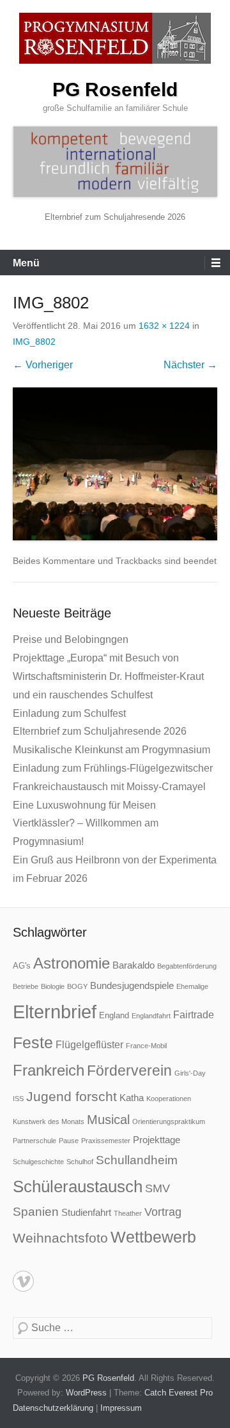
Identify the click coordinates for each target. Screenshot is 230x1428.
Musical (108, 1120)
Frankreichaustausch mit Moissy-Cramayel (109, 786)
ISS (18, 1098)
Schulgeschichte (38, 1161)
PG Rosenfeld (115, 89)
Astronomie (71, 963)
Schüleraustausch (77, 1186)
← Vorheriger (43, 364)
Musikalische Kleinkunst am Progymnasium (111, 749)
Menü (26, 262)
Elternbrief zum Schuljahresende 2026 (115, 217)
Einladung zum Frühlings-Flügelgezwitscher (113, 768)
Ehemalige (192, 986)
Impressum (121, 1408)
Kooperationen (168, 1098)
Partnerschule (34, 1140)
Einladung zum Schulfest (69, 713)
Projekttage (156, 1139)
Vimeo (23, 1281)
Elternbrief (54, 1011)
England (114, 1015)
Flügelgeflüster (89, 1044)
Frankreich (48, 1070)
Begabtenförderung (187, 966)
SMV (157, 1188)
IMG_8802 (34, 341)
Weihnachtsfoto (60, 1237)
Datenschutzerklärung (53, 1408)
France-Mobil (146, 1045)
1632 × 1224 (164, 326)
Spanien (36, 1211)
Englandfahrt (151, 1016)
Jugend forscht (71, 1096)
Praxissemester (105, 1140)
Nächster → (190, 364)
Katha (131, 1097)
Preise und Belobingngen (70, 639)
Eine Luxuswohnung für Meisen (84, 805)
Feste (33, 1042)
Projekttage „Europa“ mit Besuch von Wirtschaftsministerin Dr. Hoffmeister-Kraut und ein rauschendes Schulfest (108, 676)
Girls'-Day (190, 1073)
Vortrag (162, 1212)
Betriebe (25, 986)
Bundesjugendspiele (132, 985)
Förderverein (129, 1070)
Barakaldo (133, 965)
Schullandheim (137, 1160)
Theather (128, 1213)
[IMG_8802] (115, 463)
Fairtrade (193, 1014)
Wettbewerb (153, 1237)
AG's (22, 965)
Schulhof (79, 1161)
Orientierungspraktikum (168, 1121)
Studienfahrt (86, 1212)
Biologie (53, 986)
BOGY (77, 986)
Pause (69, 1140)
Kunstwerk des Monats (48, 1121)
